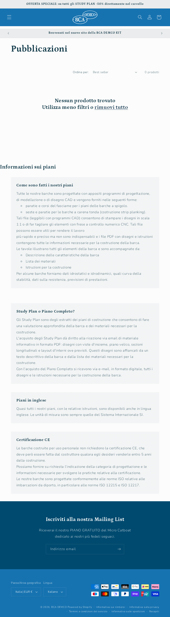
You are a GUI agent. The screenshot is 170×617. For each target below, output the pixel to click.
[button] (9, 17)
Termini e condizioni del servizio (88, 611)
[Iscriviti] (119, 549)
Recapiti (154, 611)
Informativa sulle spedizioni (128, 611)
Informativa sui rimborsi (110, 607)
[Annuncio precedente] (8, 33)
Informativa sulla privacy (144, 607)
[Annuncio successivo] (161, 33)
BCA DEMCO (59, 607)
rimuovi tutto (111, 107)
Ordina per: (81, 72)
